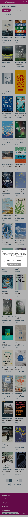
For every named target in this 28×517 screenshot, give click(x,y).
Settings (8, 260)
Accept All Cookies (14, 264)
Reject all (19, 260)
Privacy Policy (19, 256)
